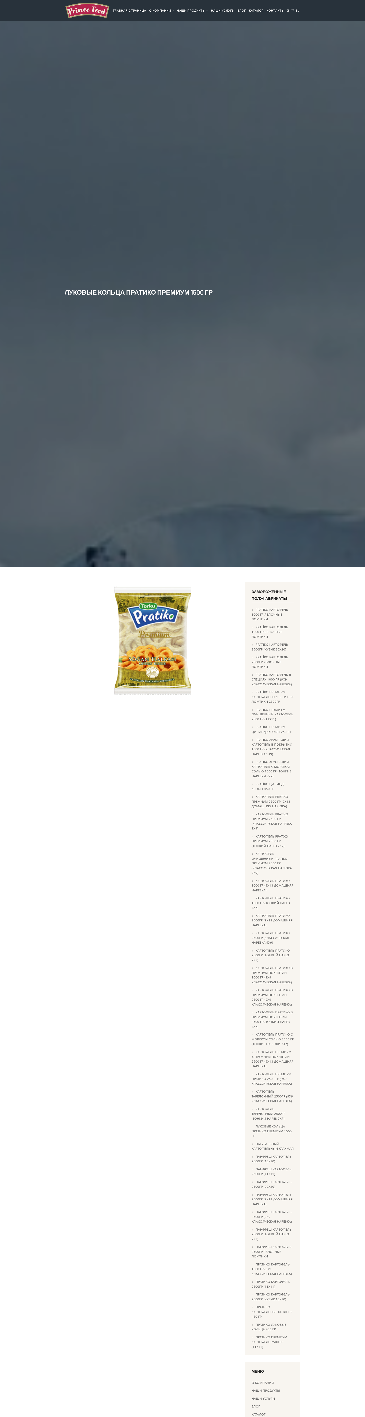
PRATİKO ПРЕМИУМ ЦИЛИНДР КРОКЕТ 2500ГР (272, 729)
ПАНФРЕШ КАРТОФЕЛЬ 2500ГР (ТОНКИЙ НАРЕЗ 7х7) (271, 1234)
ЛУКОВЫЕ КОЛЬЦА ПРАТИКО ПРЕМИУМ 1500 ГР (272, 1131)
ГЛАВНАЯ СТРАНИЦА (129, 10)
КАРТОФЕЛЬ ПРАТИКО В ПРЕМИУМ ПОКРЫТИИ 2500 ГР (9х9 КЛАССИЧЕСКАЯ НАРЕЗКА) (272, 997)
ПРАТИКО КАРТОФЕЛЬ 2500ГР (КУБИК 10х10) (271, 1296)
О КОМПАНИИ (263, 1382)
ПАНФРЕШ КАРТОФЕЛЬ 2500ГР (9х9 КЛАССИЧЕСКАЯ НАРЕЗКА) (272, 1216)
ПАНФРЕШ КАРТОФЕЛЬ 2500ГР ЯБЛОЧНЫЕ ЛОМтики (271, 1251)
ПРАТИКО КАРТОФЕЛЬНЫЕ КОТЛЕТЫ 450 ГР (272, 1312)
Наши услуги (222, 10)
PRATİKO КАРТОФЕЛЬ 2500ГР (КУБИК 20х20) (270, 646)
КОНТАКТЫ (275, 10)
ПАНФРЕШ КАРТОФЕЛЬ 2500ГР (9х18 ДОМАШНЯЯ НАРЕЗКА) (272, 1199)
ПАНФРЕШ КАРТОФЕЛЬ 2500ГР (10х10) (271, 1158)
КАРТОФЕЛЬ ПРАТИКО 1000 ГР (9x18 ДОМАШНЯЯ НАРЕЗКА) (273, 885)
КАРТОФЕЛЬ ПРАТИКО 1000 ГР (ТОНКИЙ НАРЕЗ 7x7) (271, 903)
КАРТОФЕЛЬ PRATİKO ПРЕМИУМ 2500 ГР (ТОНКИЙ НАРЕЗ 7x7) (270, 841)
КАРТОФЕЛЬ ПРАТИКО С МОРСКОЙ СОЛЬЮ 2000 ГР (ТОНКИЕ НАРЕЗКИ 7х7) (273, 1039)
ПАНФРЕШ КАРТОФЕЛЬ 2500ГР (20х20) (271, 1184)
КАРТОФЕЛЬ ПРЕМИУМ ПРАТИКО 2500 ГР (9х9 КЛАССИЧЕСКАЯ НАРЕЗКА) (272, 1079)
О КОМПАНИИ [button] (160, 10)
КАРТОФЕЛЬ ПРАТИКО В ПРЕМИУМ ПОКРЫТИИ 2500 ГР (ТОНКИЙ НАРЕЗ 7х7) (272, 1019)
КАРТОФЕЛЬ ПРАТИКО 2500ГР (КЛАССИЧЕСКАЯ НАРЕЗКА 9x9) (271, 937)
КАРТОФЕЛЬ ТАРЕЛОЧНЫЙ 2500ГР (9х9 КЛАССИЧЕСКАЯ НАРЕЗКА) (272, 1096)
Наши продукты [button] (191, 10)
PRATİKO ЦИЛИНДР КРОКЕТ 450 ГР (268, 786)
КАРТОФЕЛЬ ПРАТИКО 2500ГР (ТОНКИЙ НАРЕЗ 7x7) (271, 955)
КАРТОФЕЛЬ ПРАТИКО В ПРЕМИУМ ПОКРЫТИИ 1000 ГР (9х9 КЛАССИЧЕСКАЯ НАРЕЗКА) (272, 975)
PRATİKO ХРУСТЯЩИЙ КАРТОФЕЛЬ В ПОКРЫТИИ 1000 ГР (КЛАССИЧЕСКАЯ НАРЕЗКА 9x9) (272, 746)
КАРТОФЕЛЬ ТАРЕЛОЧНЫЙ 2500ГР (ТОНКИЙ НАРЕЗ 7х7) (268, 1113)
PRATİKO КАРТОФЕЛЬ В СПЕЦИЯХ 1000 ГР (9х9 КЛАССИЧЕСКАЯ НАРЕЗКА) (272, 679)
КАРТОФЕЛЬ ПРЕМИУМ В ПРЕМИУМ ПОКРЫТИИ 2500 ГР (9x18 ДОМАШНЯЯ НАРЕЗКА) (273, 1059)
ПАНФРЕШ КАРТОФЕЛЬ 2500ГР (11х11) (271, 1171)
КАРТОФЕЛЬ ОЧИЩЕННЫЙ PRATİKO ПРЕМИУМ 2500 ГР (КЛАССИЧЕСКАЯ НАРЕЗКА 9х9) (272, 863)
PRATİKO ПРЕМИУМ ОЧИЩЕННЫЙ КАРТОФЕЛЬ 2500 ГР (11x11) (272, 714)
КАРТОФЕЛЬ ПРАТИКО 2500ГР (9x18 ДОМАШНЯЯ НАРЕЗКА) (272, 920)
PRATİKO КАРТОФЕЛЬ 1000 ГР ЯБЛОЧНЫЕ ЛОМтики (270, 614)
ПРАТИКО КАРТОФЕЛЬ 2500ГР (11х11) (271, 1284)
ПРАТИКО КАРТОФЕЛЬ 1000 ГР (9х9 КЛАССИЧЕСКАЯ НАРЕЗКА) (272, 1269)
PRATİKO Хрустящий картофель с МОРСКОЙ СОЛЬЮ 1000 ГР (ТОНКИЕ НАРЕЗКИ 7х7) (271, 769)
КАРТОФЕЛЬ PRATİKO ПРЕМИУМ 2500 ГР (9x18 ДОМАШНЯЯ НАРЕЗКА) (271, 801)
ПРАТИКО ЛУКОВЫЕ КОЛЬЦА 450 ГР (269, 1326)
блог (241, 10)
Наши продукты (266, 1390)
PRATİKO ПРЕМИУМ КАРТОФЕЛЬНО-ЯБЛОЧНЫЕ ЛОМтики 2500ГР (273, 697)
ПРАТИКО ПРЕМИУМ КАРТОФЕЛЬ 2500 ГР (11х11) (269, 1342)
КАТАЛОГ (256, 10)
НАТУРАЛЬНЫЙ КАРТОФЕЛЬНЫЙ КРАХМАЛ (273, 1146)
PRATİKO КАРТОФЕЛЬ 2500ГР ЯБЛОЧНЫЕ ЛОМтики (270, 662)
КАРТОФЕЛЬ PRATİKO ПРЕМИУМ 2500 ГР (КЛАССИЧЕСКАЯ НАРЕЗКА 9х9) (272, 821)
